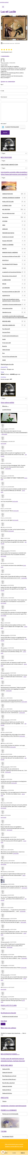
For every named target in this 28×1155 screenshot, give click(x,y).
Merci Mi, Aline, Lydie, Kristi (8, 1083)
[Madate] (14, 1153)
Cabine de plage (6, 349)
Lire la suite (4, 434)
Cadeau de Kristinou (7, 1093)
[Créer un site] (5, 1153)
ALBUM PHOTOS (6, 295)
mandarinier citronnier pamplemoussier (11, 304)
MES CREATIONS (6, 209)
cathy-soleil (4, 428)
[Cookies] (3, 1152)
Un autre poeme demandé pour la (10, 336)
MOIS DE (4, 284)
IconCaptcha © (22, 128)
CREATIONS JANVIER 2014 (8, 325)
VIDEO (3, 225)
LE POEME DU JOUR (6, 205)
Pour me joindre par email (8, 213)
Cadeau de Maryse (6, 1089)
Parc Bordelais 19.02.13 (7, 1136)
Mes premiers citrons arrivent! (9, 276)
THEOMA (4, 268)
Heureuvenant (5, 918)
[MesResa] (23, 1153)
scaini (3, 779)
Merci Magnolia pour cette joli (9, 1076)
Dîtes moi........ (5, 406)
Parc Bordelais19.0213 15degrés (10, 264)
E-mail (2, 90)
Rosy (3, 353)
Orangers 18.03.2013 (7, 240)
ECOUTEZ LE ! (5, 260)
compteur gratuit (4, 2)
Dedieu (3, 450)
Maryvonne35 (4, 62)
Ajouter (5, 132)
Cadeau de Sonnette (7, 1072)
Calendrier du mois (6, 312)
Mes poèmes (5, 217)
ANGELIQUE (5, 229)
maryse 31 (4, 475)
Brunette (4, 346)
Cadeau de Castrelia (7, 1086)
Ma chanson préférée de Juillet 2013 (11, 291)
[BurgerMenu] (3, 7)
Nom (2, 84)
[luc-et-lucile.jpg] (14, 27)
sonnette (4, 585)
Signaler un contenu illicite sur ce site (14, 1146)
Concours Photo (6, 332)
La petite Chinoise (6, 409)
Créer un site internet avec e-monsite (14, 1144)
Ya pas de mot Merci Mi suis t (9, 1079)
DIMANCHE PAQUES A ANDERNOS (10, 252)
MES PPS (4, 248)
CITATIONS (4, 221)
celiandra (4, 884)
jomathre (4, 790)
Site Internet (4, 97)
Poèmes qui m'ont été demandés (10, 1114)
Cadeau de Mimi (6, 1069)
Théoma (4, 1101)
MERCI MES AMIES (6, 321)
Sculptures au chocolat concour (10, 1016)
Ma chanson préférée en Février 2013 (11, 256)
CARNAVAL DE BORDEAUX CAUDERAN (11, 197)
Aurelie (4, 339)
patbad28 (4, 965)
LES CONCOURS (6, 287)
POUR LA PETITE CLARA (8, 201)
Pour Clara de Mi (6, 329)
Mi (2, 538)
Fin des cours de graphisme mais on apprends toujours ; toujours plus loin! (11, 300)
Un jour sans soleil (6, 342)
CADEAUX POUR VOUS (7, 193)
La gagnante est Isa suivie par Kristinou (11, 272)
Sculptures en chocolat (8, 237)
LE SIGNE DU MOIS (6, 280)
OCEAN (4, 360)
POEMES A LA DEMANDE (7, 244)
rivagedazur (4, 441)
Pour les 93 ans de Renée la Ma (9, 356)
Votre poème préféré (7, 308)
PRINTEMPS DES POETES (8, 233)
